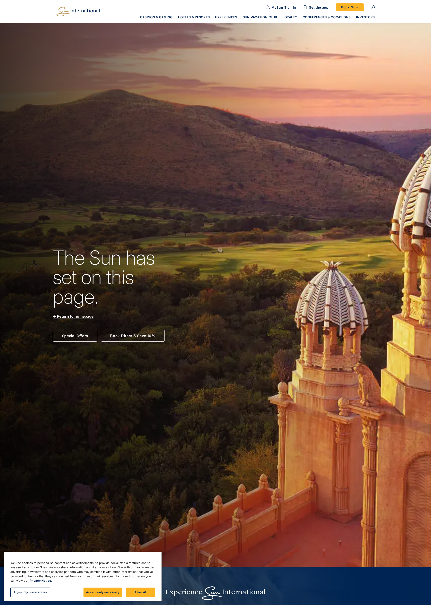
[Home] (78, 11)
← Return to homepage (73, 316)
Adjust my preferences (30, 592)
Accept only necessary (102, 592)
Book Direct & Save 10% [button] (132, 336)
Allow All (140, 592)
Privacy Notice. (41, 580)
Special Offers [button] (75, 336)
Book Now (350, 7)
